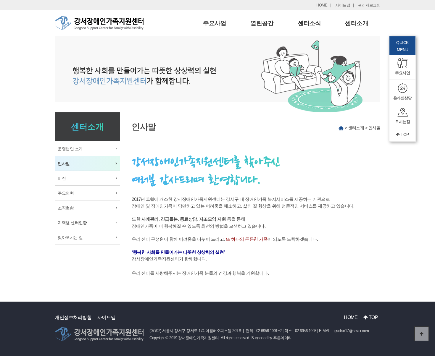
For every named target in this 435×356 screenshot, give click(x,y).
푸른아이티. (283, 338)
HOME (321, 5)
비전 (62, 178)
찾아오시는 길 (70, 237)
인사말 (64, 163)
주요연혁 (66, 193)
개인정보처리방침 (73, 317)
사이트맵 (342, 5)
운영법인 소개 (70, 148)
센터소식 (309, 23)
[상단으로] (421, 333)
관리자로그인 (369, 5)
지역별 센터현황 (72, 222)
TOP (404, 134)
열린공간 (261, 23)
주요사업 (214, 23)
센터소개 (356, 23)
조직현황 (66, 207)
